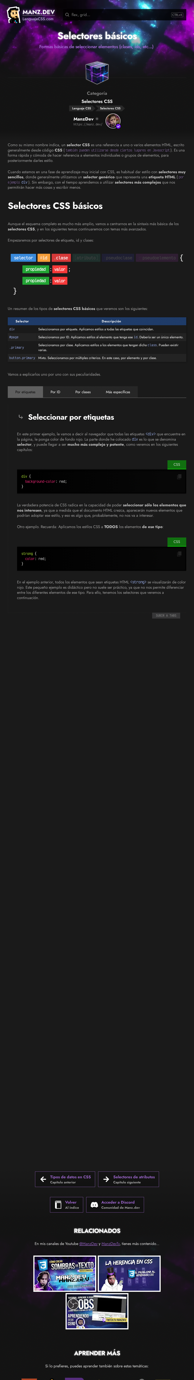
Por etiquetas (25, 392)
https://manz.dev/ (88, 124)
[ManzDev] (113, 121)
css (177, 464)
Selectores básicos (97, 36)
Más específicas (118, 392)
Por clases (83, 392)
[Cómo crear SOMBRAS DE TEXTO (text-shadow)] (64, 1274)
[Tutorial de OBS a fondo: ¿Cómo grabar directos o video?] (97, 1312)
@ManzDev (88, 1243)
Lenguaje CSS (81, 108)
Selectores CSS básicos (55, 205)
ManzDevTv (111, 1243)
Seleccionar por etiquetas (71, 417)
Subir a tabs (166, 615)
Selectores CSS (110, 108)
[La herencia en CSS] (129, 1274)
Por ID (55, 392)
